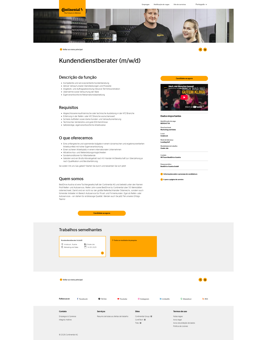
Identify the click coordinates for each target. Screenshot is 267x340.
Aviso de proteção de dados (184, 323)
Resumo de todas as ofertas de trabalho (112, 316)
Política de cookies (180, 326)
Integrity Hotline (65, 320)
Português (200, 4)
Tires (137, 323)
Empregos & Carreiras (67, 316)
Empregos (145, 4)
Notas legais (178, 316)
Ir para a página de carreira (173, 179)
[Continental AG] (72, 8)
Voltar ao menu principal (72, 49)
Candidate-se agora (101, 213)
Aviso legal (177, 320)
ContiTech (139, 320)
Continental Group (142, 316)
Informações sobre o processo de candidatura (180, 174)
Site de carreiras (180, 4)
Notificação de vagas (161, 4)
